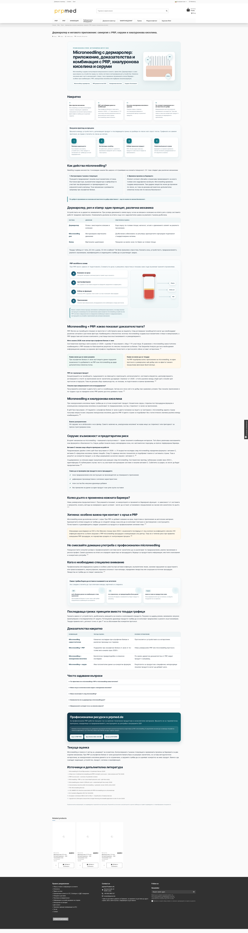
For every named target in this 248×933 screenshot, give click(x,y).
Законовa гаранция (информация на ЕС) (65, 907)
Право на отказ (57, 891)
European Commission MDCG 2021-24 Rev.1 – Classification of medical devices (90, 796)
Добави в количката (66, 865)
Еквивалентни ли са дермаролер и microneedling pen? (87, 700)
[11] (68, 507)
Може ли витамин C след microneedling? (83, 694)
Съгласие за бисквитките (246, 429)
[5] (135, 455)
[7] (145, 524)
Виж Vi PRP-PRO (76, 737)
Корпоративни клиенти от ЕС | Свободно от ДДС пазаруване (71, 893)
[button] (166, 20)
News (55, 36)
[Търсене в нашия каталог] (167, 11)
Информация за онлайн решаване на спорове (66, 900)
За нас (55, 909)
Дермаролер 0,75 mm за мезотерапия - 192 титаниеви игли (84, 856)
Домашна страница (59, 1)
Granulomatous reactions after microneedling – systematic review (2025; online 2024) (92, 785)
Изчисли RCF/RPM (111, 737)
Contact (69, 1)
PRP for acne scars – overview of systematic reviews (83, 776)
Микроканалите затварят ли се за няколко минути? (87, 706)
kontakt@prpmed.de (109, 896)
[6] (81, 465)
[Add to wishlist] (61, 850)
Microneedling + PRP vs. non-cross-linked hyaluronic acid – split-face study (89, 779)
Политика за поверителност (61, 898)
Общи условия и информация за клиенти (65, 886)
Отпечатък (56, 889)
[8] (131, 536)
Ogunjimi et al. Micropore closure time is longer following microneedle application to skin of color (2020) (97, 798)
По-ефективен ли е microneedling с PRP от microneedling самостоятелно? (94, 681)
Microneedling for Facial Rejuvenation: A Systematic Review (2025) (87, 771)
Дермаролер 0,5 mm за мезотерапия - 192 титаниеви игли (60, 856)
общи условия (167, 900)
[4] (80, 414)
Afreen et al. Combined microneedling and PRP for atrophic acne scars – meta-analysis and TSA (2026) (96, 774)
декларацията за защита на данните (186, 900)
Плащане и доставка (59, 895)
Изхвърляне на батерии (60, 902)
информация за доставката (128, 900)
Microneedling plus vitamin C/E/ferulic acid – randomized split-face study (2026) (90, 782)
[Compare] (63, 850)
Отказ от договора (60, 919)
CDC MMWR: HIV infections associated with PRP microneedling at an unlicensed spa (91, 790)
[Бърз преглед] (66, 850)
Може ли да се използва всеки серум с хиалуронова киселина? (91, 687)
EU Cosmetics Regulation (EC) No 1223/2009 (81, 793)
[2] (160, 348)
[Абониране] (194, 892)
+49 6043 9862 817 (109, 893)
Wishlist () (193, 1)
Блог (74, 1)
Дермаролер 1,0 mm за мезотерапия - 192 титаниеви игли (108, 856)
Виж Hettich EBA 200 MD (94, 737)
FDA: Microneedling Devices (76, 787)
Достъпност (56, 905)
